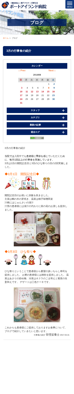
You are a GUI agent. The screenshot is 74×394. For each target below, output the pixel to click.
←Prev (21, 70)
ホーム (6, 38)
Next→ (52, 70)
